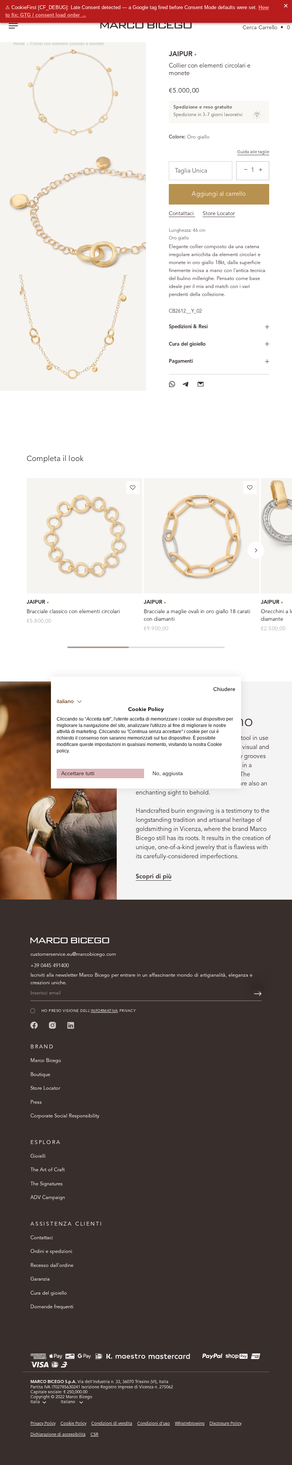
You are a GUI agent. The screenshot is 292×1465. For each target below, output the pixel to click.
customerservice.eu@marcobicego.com (73, 954)
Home (19, 44)
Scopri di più (153, 877)
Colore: (177, 137)
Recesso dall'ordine (51, 1265)
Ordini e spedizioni (51, 1251)
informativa (104, 1011)
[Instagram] (52, 1025)
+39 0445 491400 (49, 965)
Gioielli (38, 1156)
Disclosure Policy (225, 1424)
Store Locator (219, 213)
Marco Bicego (45, 1060)
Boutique (40, 1074)
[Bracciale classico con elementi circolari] (84, 535)
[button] (133, 489)
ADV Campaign (47, 1197)
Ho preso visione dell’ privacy (88, 1011)
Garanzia (40, 1279)
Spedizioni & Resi (188, 326)
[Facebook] (34, 1025)
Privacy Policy (43, 1424)
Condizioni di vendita (111, 1424)
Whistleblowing (190, 1424)
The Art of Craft (47, 1170)
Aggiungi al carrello (219, 194)
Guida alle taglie (253, 152)
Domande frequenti (51, 1306)
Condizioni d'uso (153, 1424)
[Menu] (13, 26)
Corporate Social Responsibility (64, 1116)
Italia (35, 1402)
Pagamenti (181, 361)
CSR (94, 1435)
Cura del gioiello (187, 344)
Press (36, 1102)
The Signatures (46, 1184)
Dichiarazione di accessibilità (58, 1435)
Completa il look (55, 459)
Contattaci (182, 213)
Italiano (68, 1402)
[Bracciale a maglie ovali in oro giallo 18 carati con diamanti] (201, 535)
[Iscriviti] (258, 994)
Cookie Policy (73, 1424)
